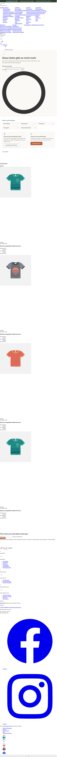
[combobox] (12, 69)
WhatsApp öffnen (36, 143)
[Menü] (3, 3)
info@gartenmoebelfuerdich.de (14, 609)
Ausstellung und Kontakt (11, 145)
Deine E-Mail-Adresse (17, 531)
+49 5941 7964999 (4, 609)
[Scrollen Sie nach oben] (28, 756)
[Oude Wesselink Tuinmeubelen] (7, 6)
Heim (5, 46)
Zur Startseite (5, 151)
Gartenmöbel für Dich (7, 726)
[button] (28, 37)
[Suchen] (22, 69)
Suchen (3, 69)
